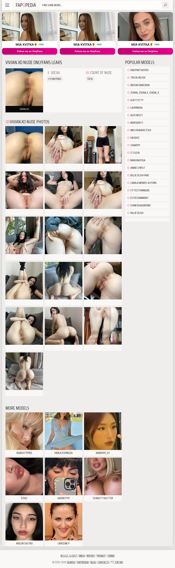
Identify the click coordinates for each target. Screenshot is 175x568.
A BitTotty (136, 100)
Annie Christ (137, 167)
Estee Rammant (139, 197)
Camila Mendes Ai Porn (143, 182)
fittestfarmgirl (140, 190)
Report (91, 555)
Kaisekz (134, 137)
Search (71, 562)
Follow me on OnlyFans (29, 51)
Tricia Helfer (137, 77)
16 (91, 79)
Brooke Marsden (140, 85)
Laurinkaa (136, 107)
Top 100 (118, 562)
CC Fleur (135, 152)
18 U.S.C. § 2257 (68, 555)
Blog (93, 562)
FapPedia (26, 5)
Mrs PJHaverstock (140, 130)
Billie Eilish (136, 212)
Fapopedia (83, 562)
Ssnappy (135, 145)
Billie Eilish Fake (139, 175)
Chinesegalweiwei (140, 205)
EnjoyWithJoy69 (139, 70)
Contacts (103, 562)
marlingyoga (137, 160)
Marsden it (136, 122)
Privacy (101, 555)
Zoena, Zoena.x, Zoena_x (144, 92)
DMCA (82, 555)
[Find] (165, 5)
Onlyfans (56, 79)
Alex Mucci (136, 115)
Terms (111, 555)
